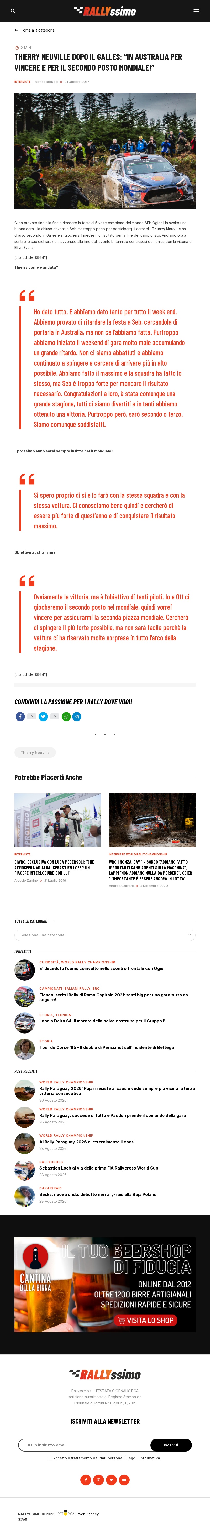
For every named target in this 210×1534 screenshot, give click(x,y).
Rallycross (51, 1162)
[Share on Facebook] (20, 716)
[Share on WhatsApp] (66, 716)
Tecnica (63, 1015)
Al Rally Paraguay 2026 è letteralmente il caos (86, 1141)
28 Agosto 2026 (53, 1122)
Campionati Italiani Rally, (66, 988)
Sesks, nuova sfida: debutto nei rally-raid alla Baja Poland (97, 1194)
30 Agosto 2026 (53, 1100)
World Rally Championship (146, 854)
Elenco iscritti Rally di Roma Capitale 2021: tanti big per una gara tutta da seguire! (113, 997)
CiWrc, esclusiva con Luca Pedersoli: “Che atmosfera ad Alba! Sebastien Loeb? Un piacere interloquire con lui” (54, 867)
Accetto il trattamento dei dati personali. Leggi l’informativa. (107, 1458)
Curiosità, (50, 962)
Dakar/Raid (50, 1188)
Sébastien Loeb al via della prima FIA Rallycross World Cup (98, 1168)
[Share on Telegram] (76, 716)
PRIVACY (185, 1514)
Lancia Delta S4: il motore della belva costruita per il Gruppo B (102, 1021)
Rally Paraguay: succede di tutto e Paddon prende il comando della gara (112, 1115)
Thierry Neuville (35, 752)
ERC (96, 988)
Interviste (22, 81)
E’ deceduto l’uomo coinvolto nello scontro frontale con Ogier (102, 968)
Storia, (47, 1015)
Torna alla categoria (38, 30)
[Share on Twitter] (43, 716)
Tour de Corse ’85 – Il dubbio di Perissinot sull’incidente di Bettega (106, 1047)
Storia (46, 1041)
